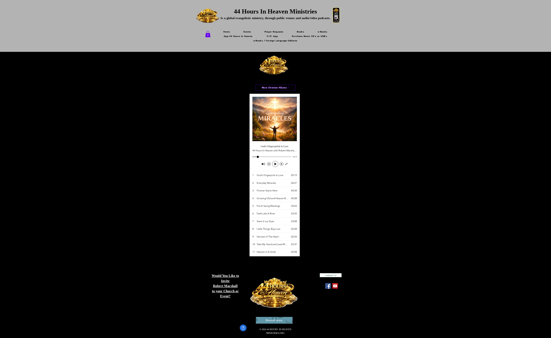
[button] (207, 34)
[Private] (243, 328)
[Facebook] (328, 286)
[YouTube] (335, 286)
